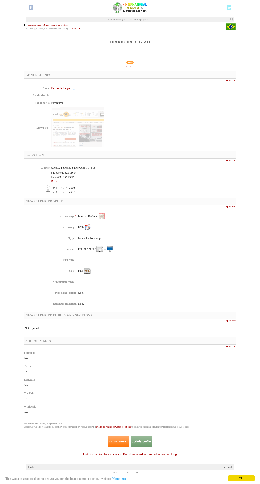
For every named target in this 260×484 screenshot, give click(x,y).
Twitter (32, 466)
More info (119, 478)
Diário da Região (59, 25)
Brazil (46, 25)
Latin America (34, 25)
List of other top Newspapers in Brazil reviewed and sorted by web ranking (130, 454)
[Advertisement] (158, 108)
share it (129, 66)
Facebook (226, 466)
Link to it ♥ (74, 28)
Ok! (241, 478)
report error (231, 80)
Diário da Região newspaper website (113, 427)
